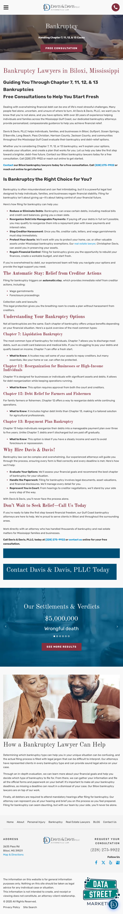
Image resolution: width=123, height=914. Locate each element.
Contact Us (109, 821)
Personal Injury (36, 821)
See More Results (62, 646)
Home (10, 821)
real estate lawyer (84, 243)
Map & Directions (13, 854)
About (20, 821)
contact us (75, 539)
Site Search (30, 907)
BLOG (96, 821)
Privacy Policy (11, 907)
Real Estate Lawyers (78, 821)
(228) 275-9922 (55, 539)
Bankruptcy (56, 821)
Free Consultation (61, 48)
